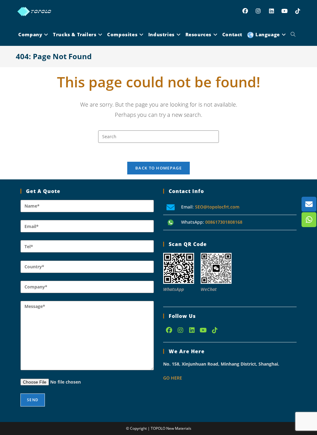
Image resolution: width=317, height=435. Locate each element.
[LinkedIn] (192, 330)
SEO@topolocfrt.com (217, 207)
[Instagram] (180, 330)
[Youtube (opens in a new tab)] (285, 11)
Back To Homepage (158, 168)
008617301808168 (223, 222)
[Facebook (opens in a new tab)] (245, 11)
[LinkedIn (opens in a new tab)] (271, 11)
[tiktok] (215, 330)
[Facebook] (169, 330)
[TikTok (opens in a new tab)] (298, 11)
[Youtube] (203, 330)
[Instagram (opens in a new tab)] (258, 11)
